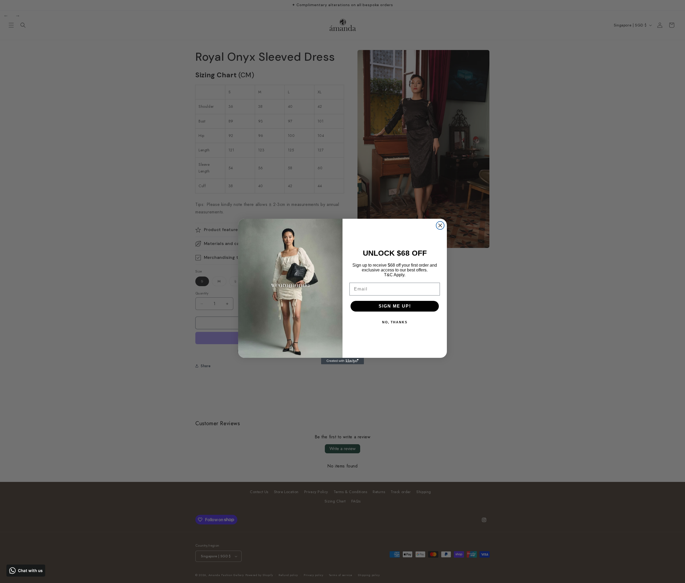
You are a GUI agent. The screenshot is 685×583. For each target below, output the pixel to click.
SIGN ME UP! (395, 306)
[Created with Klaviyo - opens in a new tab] (342, 361)
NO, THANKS (395, 322)
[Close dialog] (440, 225)
